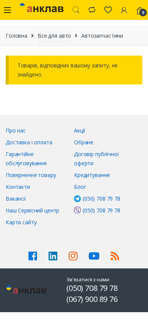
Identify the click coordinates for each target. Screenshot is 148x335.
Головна (16, 35)
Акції (79, 130)
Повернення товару (31, 175)
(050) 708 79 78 (101, 198)
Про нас (16, 130)
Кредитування (92, 175)
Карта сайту (21, 222)
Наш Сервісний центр (32, 210)
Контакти (18, 186)
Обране (83, 142)
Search (76, 10)
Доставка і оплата (29, 142)
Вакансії (16, 198)
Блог (80, 186)
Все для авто (54, 35)
